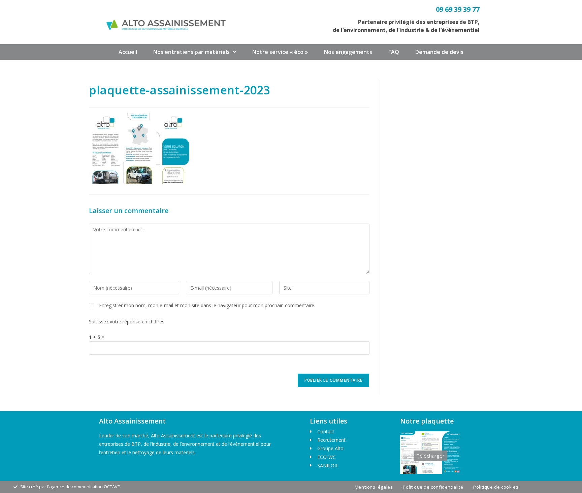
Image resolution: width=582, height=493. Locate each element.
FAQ (393, 52)
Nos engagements (348, 52)
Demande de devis (439, 52)
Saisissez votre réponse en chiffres (126, 321)
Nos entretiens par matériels (191, 52)
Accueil (128, 52)
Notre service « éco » (280, 52)
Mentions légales (374, 487)
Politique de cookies (495, 487)
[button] (194, 52)
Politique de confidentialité (433, 487)
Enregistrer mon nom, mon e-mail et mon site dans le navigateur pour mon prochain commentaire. (207, 305)
